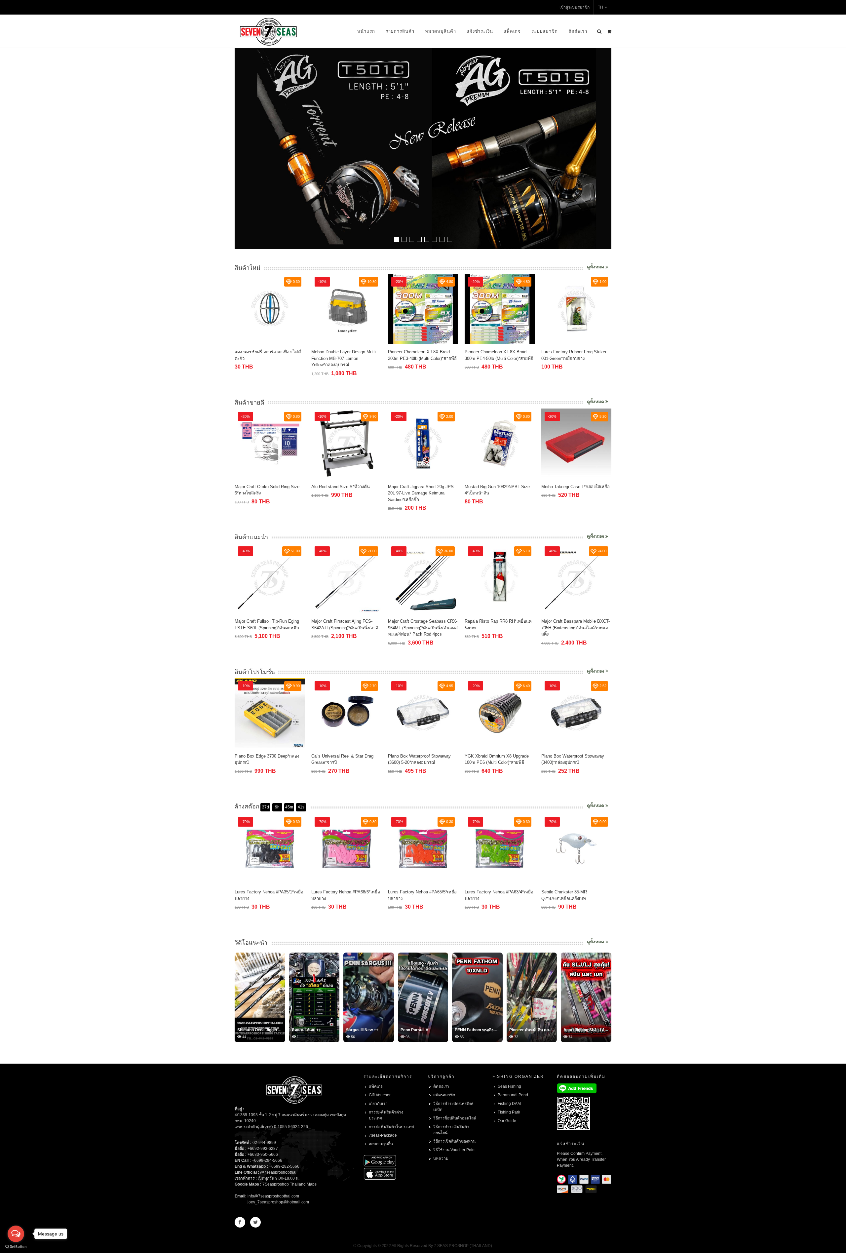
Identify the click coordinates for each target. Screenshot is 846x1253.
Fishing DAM (509, 1103)
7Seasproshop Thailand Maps (289, 1184)
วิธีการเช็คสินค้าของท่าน (454, 1141)
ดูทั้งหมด (596, 266)
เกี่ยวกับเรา (378, 1103)
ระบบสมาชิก (544, 31)
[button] (396, 239)
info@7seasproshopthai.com (273, 1196)
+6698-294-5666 (267, 1160)
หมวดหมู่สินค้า (440, 31)
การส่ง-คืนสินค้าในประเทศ (391, 1126)
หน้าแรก (366, 31)
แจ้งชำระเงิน (480, 31)
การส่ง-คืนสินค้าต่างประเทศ (386, 1115)
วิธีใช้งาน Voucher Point (454, 1150)
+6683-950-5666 (263, 1154)
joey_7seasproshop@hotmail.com (278, 1202)
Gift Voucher (380, 1095)
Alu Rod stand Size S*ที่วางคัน (340, 486)
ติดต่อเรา (577, 31)
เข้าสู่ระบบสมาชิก (574, 7)
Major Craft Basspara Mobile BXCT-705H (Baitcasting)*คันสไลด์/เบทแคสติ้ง (575, 628)
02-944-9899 (264, 1142)
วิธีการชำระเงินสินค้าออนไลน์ (451, 1129)
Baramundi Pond (513, 1095)
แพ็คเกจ (512, 31)
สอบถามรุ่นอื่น (381, 1144)
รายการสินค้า (400, 31)
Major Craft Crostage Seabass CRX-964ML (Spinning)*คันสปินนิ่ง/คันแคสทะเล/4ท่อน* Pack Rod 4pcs (423, 628)
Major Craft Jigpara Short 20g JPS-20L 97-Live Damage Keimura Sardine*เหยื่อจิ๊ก (421, 493)
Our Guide (507, 1120)
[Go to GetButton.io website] (15, 1246)
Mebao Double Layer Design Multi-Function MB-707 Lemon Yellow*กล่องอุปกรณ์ (344, 358)
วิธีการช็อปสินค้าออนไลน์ (454, 1118)
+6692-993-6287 (263, 1148)
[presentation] (605, 149)
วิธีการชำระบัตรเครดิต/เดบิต (453, 1106)
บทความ (440, 1158)
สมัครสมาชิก (444, 1095)
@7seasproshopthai (278, 1172)
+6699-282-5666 (284, 1166)
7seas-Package (383, 1135)
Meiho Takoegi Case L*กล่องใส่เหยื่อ (575, 486)
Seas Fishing (509, 1086)
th (600, 7)
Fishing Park (509, 1112)
